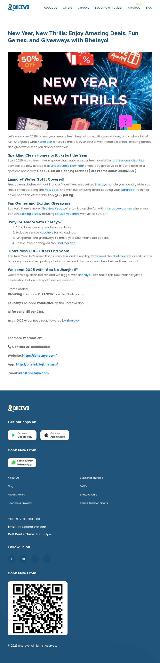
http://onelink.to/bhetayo (36, 364)
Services (134, 7)
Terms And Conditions (94, 503)
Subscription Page (91, 478)
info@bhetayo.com (33, 373)
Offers (67, 7)
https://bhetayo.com (38, 356)
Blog (149, 7)
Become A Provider (20, 503)
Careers (83, 7)
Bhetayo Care (89, 494)
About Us (50, 7)
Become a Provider (109, 7)
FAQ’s (83, 486)
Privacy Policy (16, 494)
